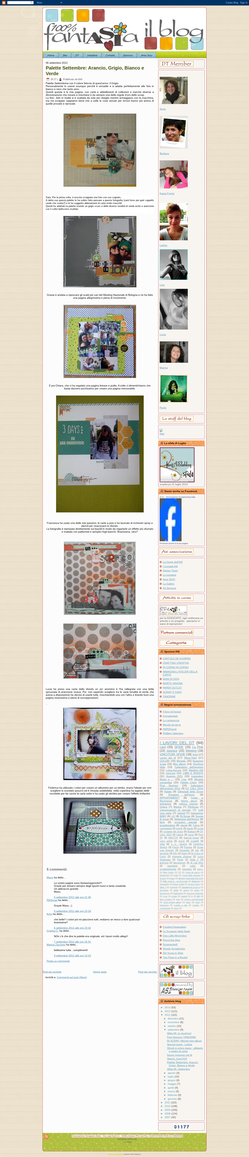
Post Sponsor (169, 785)
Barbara (164, 153)
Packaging (164, 884)
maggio (172, 1083)
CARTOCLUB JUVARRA (177, 658)
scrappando (165, 908)
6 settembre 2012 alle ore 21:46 (72, 897)
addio (176, 890)
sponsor (172, 750)
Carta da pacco (192, 872)
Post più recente (52, 971)
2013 (168, 1011)
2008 (168, 1113)
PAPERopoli (169, 729)
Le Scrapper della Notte (176, 931)
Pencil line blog (171, 940)
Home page (100, 971)
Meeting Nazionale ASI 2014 (190, 878)
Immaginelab (170, 716)
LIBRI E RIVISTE (193, 773)
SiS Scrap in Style (173, 953)
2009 (168, 1109)
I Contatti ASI (170, 566)
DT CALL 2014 (194, 788)
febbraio (173, 1095)
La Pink (197, 747)
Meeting (191, 750)
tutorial (181, 813)
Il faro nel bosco (172, 711)
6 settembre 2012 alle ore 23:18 (72, 911)
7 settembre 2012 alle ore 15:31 (72, 941)
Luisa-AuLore (173, 770)
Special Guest (191, 838)
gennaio (173, 1098)
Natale (168, 791)
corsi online (166, 841)
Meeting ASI (196, 770)
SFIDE (178, 747)
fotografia (184, 850)
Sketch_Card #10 (177, 1058)
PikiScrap (52, 900)
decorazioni (179, 863)
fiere (162, 822)
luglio (171, 1076)
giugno (172, 1080)
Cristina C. (53, 930)
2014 (168, 1007)
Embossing (165, 875)
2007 (168, 1117)
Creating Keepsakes (174, 926)
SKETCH (173, 838)
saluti (193, 866)
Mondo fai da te (172, 724)
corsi (165, 896)
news (188, 902)
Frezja (175, 847)
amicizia (164, 863)
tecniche (164, 853)
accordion (164, 890)
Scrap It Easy (194, 884)
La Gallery (169, 583)
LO (173, 816)
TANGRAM (169, 696)
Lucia (163, 334)
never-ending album (172, 902)
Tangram (174, 887)
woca (176, 908)
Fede (176, 875)
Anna (163, 108)
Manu (50, 877)
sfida (162, 844)
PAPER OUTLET (172, 687)
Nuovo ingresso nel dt (179, 1055)
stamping (187, 869)
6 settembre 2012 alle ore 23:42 (72, 927)
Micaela (181, 760)
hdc (197, 850)
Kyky (49, 913)
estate (174, 896)
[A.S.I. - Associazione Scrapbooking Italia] (171, 540)
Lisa (162, 284)
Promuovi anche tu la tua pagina (174, 543)
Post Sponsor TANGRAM (181, 1037)
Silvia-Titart (190, 757)
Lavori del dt (168, 757)
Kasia (172, 878)
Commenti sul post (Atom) (72, 977)
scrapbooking (167, 825)
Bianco (200, 869)
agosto (172, 1072)
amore (186, 890)
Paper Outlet (178, 884)
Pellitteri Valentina (173, 733)
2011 (168, 1102)
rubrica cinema (188, 803)
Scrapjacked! (170, 944)
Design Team (170, 570)
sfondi (183, 825)
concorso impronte (194, 893)
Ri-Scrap (185, 816)
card (163, 747)
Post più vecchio (147, 971)
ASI (175, 853)
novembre (174, 1022)
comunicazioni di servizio (175, 809)
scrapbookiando (168, 869)
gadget (184, 896)
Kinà (195, 754)
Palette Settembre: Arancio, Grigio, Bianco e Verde (183, 1064)
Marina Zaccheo (56, 944)
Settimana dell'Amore (186, 819)
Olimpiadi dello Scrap (190, 791)
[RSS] (46, 1136)
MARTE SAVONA (173, 683)
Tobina (196, 825)
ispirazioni (165, 803)
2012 (168, 1014)
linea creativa (166, 899)
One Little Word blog (174, 935)
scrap (200, 828)
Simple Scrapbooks (174, 948)
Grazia (163, 878)
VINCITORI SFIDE (172, 754)
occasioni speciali (185, 822)
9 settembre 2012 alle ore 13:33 (72, 955)
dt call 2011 (196, 863)
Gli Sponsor (169, 588)
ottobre (172, 1026)
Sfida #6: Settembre (178, 1069)
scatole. (195, 905)
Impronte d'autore (181, 856)
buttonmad (178, 893)
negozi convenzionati (193, 899)
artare (196, 890)
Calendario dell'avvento (189, 767)
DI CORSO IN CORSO (176, 667)
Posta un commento (58, 961)
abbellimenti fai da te (191, 887)
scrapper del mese (173, 831)
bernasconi (165, 893)
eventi (179, 828)
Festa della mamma (191, 875)
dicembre (173, 1018)
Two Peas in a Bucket (175, 957)
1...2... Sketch (179, 844)
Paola (163, 407)
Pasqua (188, 847)
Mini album (179, 764)
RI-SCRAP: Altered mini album (184, 1040)
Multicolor (196, 881)
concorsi (170, 773)
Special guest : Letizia (179, 1044)
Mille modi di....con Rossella (175, 881)
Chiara (163, 806)
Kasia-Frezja (167, 193)
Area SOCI (169, 579)
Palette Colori (188, 782)
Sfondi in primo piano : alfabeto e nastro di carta (185, 1050)
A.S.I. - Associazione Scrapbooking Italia (177, 497)
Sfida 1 (163, 887)
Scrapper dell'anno (181, 794)
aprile (171, 1087)
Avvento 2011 (174, 776)
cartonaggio (166, 828)
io (192, 896)
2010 (168, 1106)
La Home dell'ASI (173, 562)
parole (190, 828)
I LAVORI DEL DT (177, 742)
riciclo (181, 841)
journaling (172, 866)
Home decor (189, 800)
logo (178, 899)
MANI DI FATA (171, 678)
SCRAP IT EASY (172, 692)
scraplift (194, 841)
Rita (162, 433)
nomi (197, 902)
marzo (172, 1091)
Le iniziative (169, 574)
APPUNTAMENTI (169, 797)
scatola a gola (180, 905)
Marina (164, 367)
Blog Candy (168, 872)
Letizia (163, 245)
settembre (174, 1029)
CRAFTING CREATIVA (176, 662)
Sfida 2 (194, 859)
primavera (164, 905)
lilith (198, 896)
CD (179, 872)
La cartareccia (171, 720)
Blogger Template (115, 1154)
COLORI (165, 760)
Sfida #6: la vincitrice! (179, 1033)
